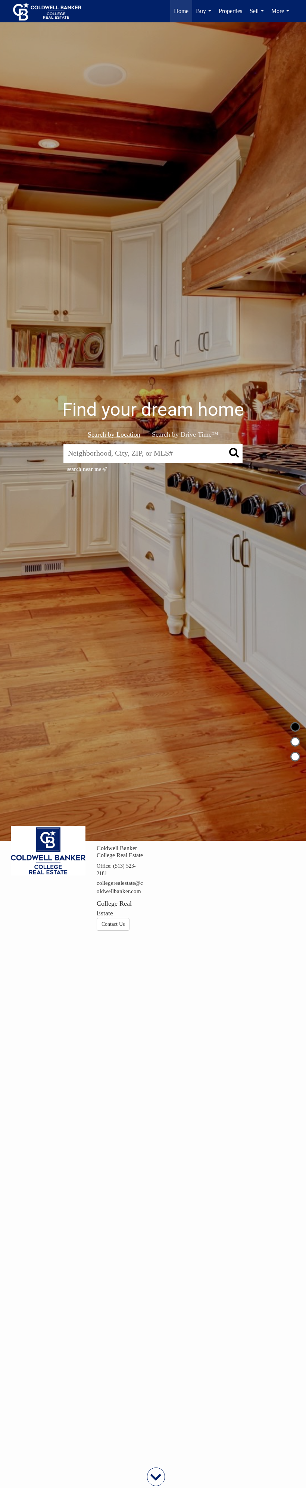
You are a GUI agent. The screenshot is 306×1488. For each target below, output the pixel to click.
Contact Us (113, 924)
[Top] (295, 727)
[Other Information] (295, 757)
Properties (230, 11)
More (281, 15)
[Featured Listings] (295, 742)
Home (181, 11)
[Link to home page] (51, 11)
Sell (258, 15)
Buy (205, 15)
